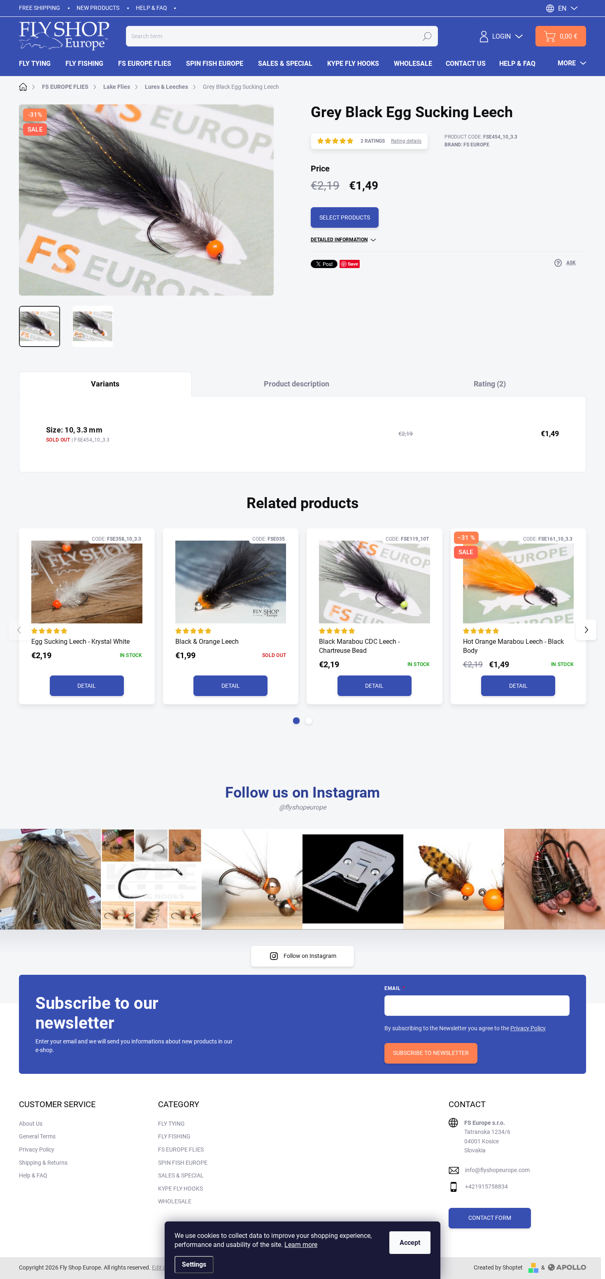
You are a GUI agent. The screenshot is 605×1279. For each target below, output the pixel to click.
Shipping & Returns (43, 1162)
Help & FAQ (151, 8)
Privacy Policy (528, 1028)
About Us (30, 1123)
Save (353, 264)
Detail (86, 685)
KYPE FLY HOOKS (180, 1188)
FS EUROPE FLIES (181, 1149)
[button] (296, 720)
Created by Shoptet (498, 1267)
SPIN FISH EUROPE (182, 1162)
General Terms (37, 1136)
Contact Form (489, 1217)
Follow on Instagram (310, 956)
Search (427, 36)
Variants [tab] (105, 383)
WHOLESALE (174, 1201)
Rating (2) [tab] (490, 383)
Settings (194, 1264)
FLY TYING (171, 1123)
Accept (410, 1243)
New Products (98, 8)
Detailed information (339, 240)
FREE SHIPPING (39, 8)
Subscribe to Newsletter (431, 1053)
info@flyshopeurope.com (497, 1170)
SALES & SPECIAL (181, 1175)
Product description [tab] (296, 383)
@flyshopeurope (302, 807)
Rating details (406, 141)
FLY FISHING (174, 1136)
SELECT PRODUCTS (344, 217)
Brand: (466, 145)
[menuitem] (38, 63)
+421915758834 (486, 1186)
